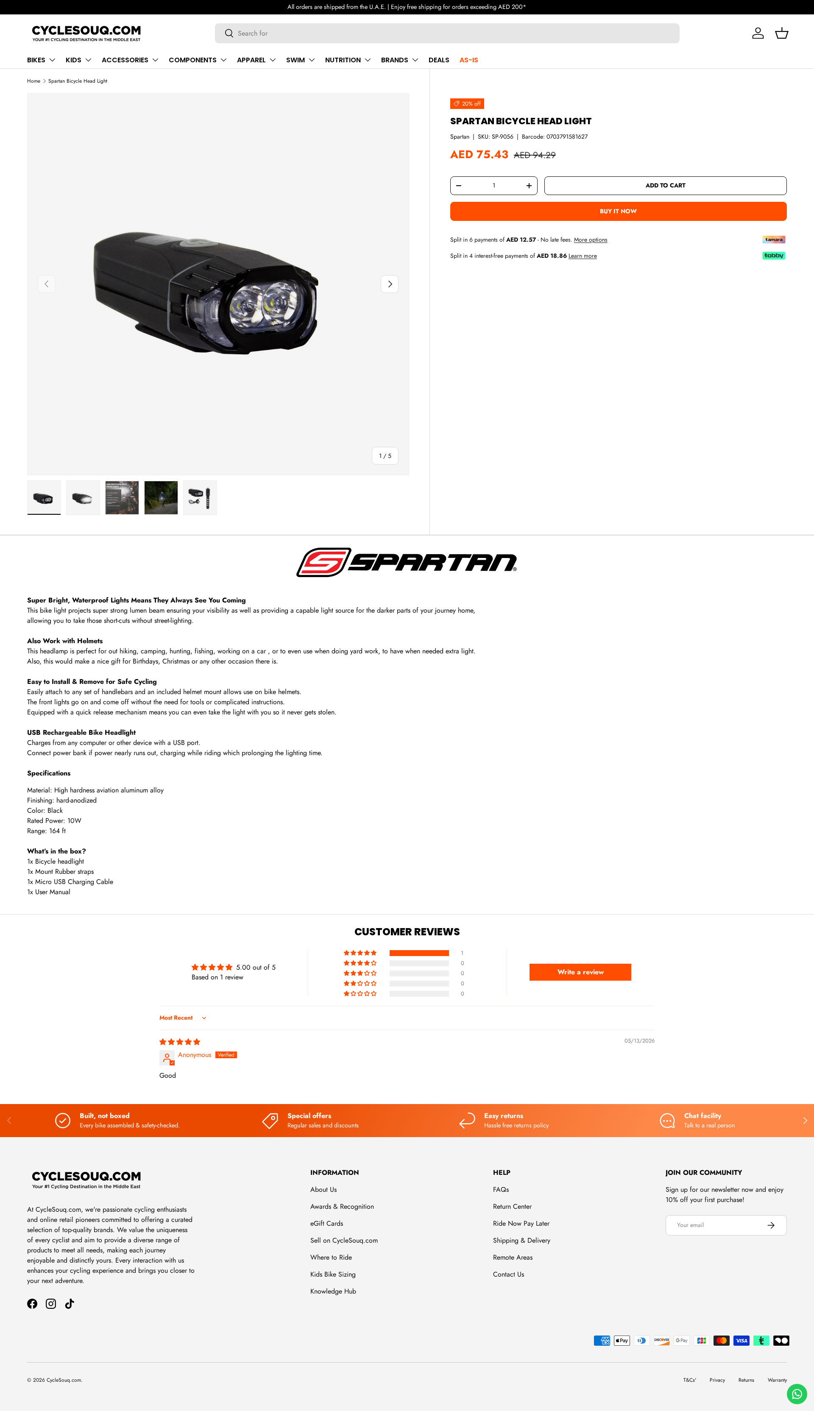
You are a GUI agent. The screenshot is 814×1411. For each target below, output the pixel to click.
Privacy (717, 1380)
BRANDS (394, 60)
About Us (323, 1189)
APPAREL (251, 60)
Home (33, 81)
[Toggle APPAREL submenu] (273, 60)
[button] (781, 33)
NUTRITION (343, 60)
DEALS (439, 60)
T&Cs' (689, 1380)
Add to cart (666, 185)
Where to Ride (331, 1257)
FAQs (501, 1189)
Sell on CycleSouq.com (344, 1240)
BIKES (36, 60)
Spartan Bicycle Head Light (77, 81)
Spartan (459, 136)
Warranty (777, 1380)
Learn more (583, 255)
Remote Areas (512, 1257)
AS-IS (469, 60)
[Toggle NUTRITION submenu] (367, 60)
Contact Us (508, 1274)
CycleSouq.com (64, 1380)
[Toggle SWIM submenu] (312, 60)
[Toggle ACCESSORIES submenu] (155, 60)
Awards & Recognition (342, 1206)
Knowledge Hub (333, 1291)
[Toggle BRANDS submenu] (415, 60)
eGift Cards (326, 1223)
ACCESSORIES (125, 60)
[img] (179, 1042)
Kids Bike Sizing (333, 1274)
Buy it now (618, 210)
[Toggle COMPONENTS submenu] (223, 60)
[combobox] (447, 33)
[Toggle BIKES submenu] (52, 60)
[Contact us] (797, 1394)
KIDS (73, 60)
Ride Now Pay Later (521, 1223)
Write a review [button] (581, 972)
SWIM (295, 60)
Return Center (512, 1206)
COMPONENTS (193, 60)
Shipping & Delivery (521, 1240)
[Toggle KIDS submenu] (88, 60)
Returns (746, 1380)
